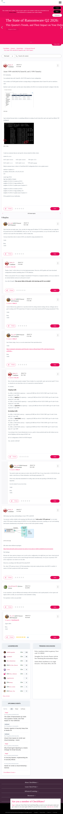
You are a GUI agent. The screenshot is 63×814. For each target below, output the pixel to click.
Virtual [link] (16, 709)
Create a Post (56, 44)
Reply (55, 208)
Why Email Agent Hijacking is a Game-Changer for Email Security (16, 749)
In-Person (7, 724)
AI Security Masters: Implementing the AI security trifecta (16, 758)
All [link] (11, 709)
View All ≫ (6, 696)
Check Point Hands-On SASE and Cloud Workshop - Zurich (14, 739)
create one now (50, 806)
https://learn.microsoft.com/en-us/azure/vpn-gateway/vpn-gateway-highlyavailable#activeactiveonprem (28, 548)
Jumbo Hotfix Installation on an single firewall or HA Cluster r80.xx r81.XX (45, 662)
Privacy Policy (12, 12)
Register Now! (12, 29)
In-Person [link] (23, 709)
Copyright (36, 812)
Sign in (13, 805)
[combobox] (38, 56)
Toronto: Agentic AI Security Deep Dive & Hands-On (16, 729)
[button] (57, 7)
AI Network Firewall (30, 48)
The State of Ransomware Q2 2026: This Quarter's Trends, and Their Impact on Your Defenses (15, 718)
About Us (49, 812)
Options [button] (59, 49)
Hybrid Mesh (20, 48)
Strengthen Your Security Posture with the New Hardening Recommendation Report (46, 657)
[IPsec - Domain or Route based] (2, 213)
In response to (10, 266)
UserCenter (55, 812)
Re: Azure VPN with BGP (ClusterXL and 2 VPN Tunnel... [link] (18, 50)
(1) (28, 637)
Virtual (6, 712)
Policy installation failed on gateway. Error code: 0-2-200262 (47, 652)
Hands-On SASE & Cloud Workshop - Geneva (15, 767)
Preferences (57, 15)
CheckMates (6, 48)
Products (13, 48)
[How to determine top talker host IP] (60, 213)
